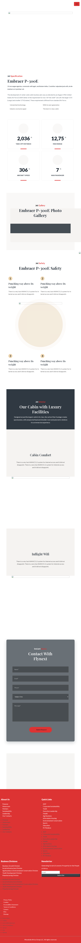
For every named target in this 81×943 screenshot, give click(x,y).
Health (45, 813)
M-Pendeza (47, 828)
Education (46, 825)
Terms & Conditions (9, 907)
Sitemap (5, 914)
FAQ (4, 912)
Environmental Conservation (52, 821)
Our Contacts (7, 816)
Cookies (5, 902)
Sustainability (7, 811)
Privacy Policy (7, 900)
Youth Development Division (12, 873)
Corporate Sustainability (51, 806)
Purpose (5, 804)
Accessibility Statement (10, 904)
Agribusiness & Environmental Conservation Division (20, 871)
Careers (5, 909)
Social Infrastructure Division (12, 868)
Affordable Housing (50, 818)
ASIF (44, 804)
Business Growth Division (11, 866)
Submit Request (41, 730)
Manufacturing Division (10, 875)
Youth (45, 809)
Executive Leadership (50, 811)
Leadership (6, 813)
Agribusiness (47, 816)
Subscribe (60, 875)
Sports (45, 823)
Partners (5, 809)
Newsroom (6, 806)
